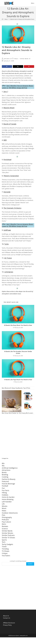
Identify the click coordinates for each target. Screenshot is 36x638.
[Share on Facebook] (7, 66)
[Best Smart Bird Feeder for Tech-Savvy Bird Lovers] (18, 401)
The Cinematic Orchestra (12, 208)
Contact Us (6, 618)
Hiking (4, 492)
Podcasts (5, 519)
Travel (4, 546)
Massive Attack (9, 108)
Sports (4, 540)
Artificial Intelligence (9, 468)
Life (3, 504)
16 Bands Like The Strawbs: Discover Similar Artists (18, 352)
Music (16, 58)
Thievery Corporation (11, 176)
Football (5, 486)
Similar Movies (7, 533)
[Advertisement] (18, 436)
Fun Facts (5, 490)
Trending (5, 549)
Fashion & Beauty (8, 479)
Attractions (6, 470)
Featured (5, 481)
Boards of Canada (10, 124)
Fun (3, 488)
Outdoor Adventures (10, 513)
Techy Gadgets (7, 544)
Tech (3, 542)
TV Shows (5, 551)
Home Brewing (7, 499)
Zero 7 (6, 92)
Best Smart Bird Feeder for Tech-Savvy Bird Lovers (17, 413)
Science (5, 528)
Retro (4, 524)
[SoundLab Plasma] (17, 156)
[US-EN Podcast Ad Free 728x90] (17, 23)
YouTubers (6, 555)
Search (30, 564)
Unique (4, 553)
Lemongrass (8, 272)
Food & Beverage (8, 484)
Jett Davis (7, 58)
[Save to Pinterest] (29, 66)
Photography (7, 517)
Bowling (5, 474)
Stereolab (7, 192)
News (4, 510)
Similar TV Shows (8, 537)
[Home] (2, 19)
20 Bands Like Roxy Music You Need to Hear (18, 325)
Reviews (5, 526)
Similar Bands (24, 58)
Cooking (5, 477)
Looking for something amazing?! (18, 561)
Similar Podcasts (8, 535)
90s (3, 466)
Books (4, 472)
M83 (5, 140)
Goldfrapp (7, 230)
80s (3, 463)
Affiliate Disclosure (9, 623)
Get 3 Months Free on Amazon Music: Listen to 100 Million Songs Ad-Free (17, 87)
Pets (3, 515)
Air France (8, 258)
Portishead (7, 160)
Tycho (6, 244)
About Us (6, 616)
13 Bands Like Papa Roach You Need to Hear (18, 380)
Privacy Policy (7, 625)
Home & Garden (8, 497)
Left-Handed (6, 502)
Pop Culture (6, 522)
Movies (4, 506)
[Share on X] (18, 66)
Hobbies (5, 495)
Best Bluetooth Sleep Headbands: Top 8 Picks (16, 388)
